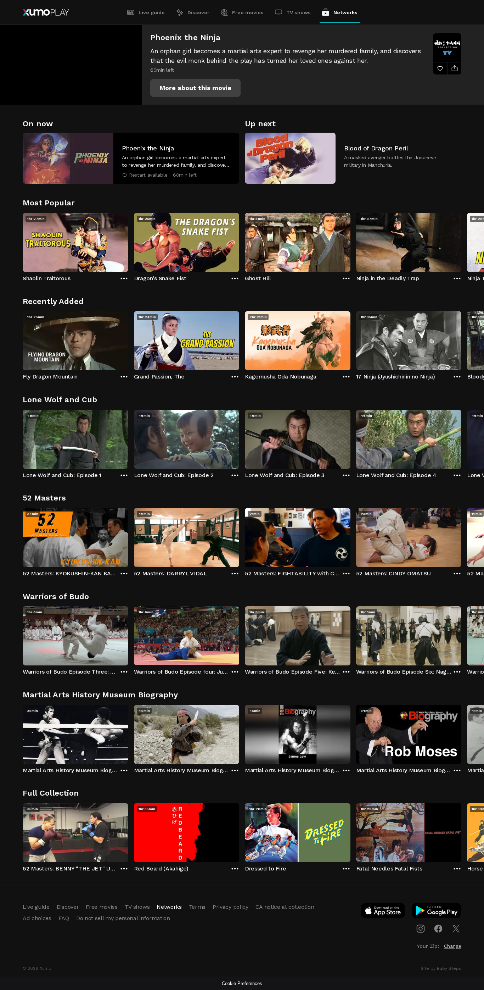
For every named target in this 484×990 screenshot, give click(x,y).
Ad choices (37, 918)
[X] (456, 928)
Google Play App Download (437, 912)
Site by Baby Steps (441, 968)
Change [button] (452, 946)
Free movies (248, 12)
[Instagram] (420, 928)
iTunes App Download (383, 912)
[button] (195, 88)
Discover (198, 12)
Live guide (152, 12)
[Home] (46, 12)
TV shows (298, 12)
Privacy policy (230, 906)
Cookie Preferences (242, 983)
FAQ (63, 918)
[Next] (461, 240)
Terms (197, 906)
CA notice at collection (284, 906)
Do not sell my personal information (123, 918)
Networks (345, 12)
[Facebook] (438, 928)
